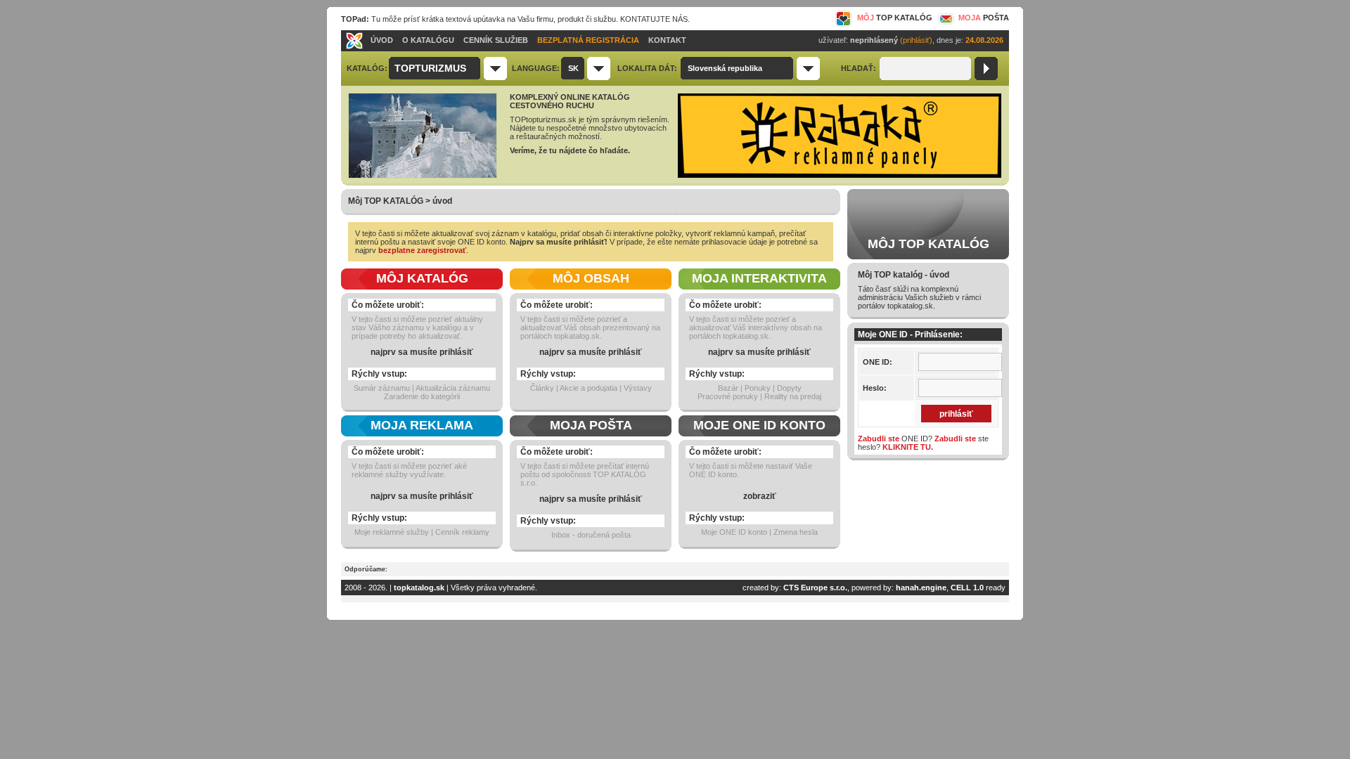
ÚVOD (382, 40)
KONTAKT (667, 40)
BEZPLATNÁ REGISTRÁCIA (588, 40)
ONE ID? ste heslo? (923, 442)
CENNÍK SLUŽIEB (495, 40)
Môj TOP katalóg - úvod (903, 275)
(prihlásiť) (916, 40)
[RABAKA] (839, 175)
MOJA (983, 17)
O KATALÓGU (428, 40)
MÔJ (894, 17)
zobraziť (759, 496)
